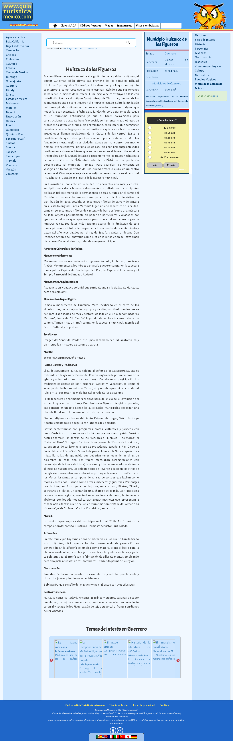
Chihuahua (12, 59)
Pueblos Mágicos (205, 79)
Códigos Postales (90, 25)
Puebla (10, 125)
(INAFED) (159, 105)
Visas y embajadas (147, 25)
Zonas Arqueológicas (208, 66)
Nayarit (10, 112)
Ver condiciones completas (148, 720)
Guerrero (11, 85)
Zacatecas (12, 173)
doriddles (182, 170)
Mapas (109, 25)
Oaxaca (10, 121)
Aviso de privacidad (144, 705)
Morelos (11, 107)
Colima (10, 68)
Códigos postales (73, 48)
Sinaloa (10, 143)
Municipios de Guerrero (166, 83)
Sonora (10, 147)
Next (178, 660)
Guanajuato (13, 81)
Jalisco (10, 94)
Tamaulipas (13, 156)
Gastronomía (203, 57)
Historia (200, 44)
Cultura (199, 70)
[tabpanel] (66, 660)
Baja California (15, 41)
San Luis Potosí (15, 138)
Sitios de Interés (205, 39)
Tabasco (11, 151)
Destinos (200, 35)
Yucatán (11, 169)
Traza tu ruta (124, 25)
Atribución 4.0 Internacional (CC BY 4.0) (106, 713)
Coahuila (11, 63)
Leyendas (200, 52)
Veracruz (11, 165)
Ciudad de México (17, 72)
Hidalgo (11, 90)
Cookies (164, 705)
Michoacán (12, 103)
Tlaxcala (11, 160)
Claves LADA (68, 25)
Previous (51, 660)
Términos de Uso (118, 705)
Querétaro (12, 129)
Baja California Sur (17, 46)
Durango (11, 76)
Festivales (201, 61)
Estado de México (16, 98)
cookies (215, 96)
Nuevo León (13, 116)
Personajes (202, 48)
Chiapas (11, 54)
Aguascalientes (15, 37)
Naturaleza (202, 75)
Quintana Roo (14, 134)
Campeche (12, 50)
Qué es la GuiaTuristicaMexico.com (85, 705)
